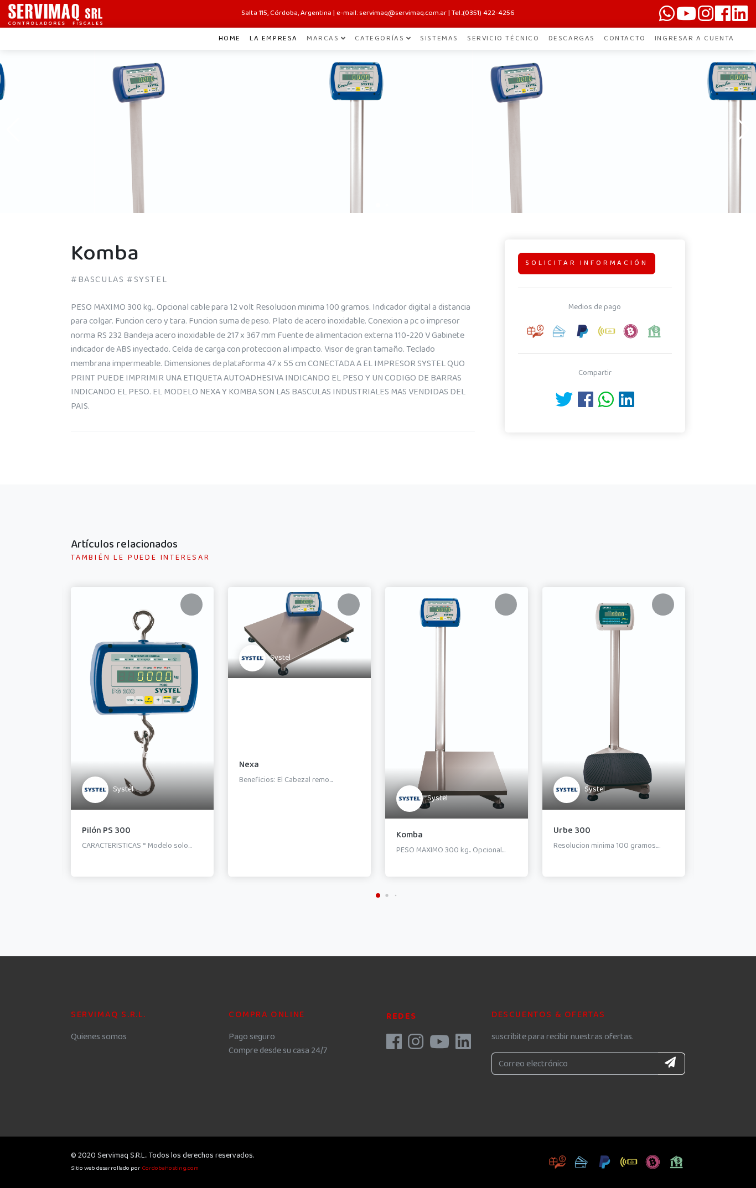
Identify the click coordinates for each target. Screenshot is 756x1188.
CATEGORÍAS (379, 38)
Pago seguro (252, 1037)
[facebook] (394, 1046)
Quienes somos (99, 1037)
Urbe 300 (572, 830)
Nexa (249, 765)
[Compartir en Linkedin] (626, 403)
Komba (409, 835)
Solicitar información (586, 263)
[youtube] (439, 1046)
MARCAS (323, 38)
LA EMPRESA (274, 38)
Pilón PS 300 (106, 830)
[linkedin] (463, 1046)
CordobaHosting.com (170, 1168)
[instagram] (415, 1046)
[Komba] (189, 188)
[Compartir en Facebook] (585, 403)
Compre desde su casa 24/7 (278, 1051)
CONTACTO (625, 38)
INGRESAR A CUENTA (694, 38)
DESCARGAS (571, 38)
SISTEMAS (439, 38)
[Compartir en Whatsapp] (606, 403)
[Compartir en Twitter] (563, 403)
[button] (378, 205)
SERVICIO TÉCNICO (503, 38)
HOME (230, 38)
